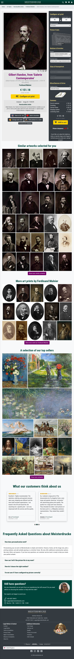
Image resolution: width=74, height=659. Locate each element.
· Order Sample (30, 637)
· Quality (29, 630)
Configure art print (26, 96)
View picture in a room (34, 120)
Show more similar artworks (37, 273)
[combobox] (60, 25)
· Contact (5, 626)
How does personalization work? (16, 542)
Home (3, 7)
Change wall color (17, 120)
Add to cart (61, 122)
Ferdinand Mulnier (30, 7)
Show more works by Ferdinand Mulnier (37, 343)
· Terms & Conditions (8, 630)
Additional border (54, 23)
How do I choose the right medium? (17, 566)
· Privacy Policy (6, 632)
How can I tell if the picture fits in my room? (19, 560)
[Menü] (2, 2)
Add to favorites (34, 115)
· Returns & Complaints (8, 637)
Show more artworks (37, 477)
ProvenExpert (17, 517)
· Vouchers (29, 634)
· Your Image (30, 626)
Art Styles (9, 7)
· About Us (5, 639)
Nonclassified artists (19, 7)
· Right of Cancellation (8, 634)
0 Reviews (28, 123)
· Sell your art (30, 628)
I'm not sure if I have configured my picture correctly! (22, 573)
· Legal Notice (6, 628)
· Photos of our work (31, 632)
